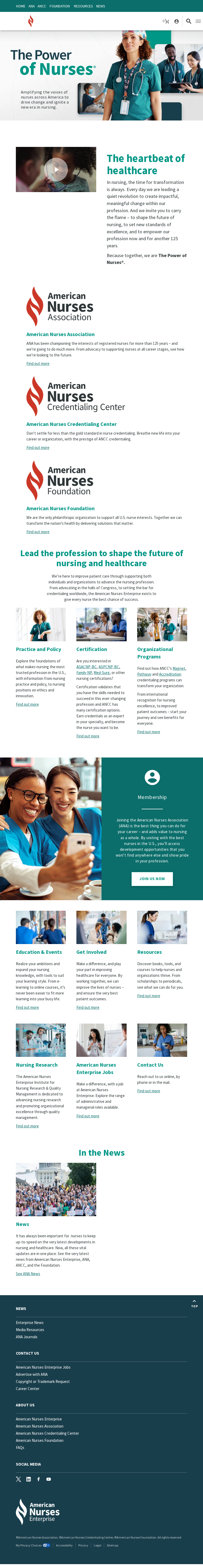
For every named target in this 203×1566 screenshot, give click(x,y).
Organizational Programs (155, 653)
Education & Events (39, 952)
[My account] (176, 21)
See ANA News (28, 1273)
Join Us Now (152, 878)
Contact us (27, 1353)
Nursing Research (37, 1064)
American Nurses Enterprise (39, 1418)
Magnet (179, 668)
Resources (83, 6)
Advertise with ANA (32, 1374)
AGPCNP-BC (109, 666)
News (100, 6)
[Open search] (188, 21)
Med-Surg (102, 672)
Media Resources (30, 1329)
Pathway (144, 674)
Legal (97, 1545)
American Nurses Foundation (60, 508)
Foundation (60, 6)
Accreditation (170, 674)
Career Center (27, 1388)
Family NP (84, 672)
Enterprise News (30, 1322)
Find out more (37, 363)
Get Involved (91, 952)
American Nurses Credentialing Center (71, 424)
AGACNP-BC (86, 666)
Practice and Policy (38, 649)
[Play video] (56, 169)
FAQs (20, 1447)
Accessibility (64, 1545)
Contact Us (150, 1064)
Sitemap (112, 1545)
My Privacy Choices (28, 1545)
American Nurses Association (60, 334)
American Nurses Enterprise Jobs (96, 1068)
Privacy (83, 1545)
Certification (91, 649)
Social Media (28, 1464)
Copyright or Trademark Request (43, 1381)
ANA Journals (27, 1336)
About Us (25, 1404)
